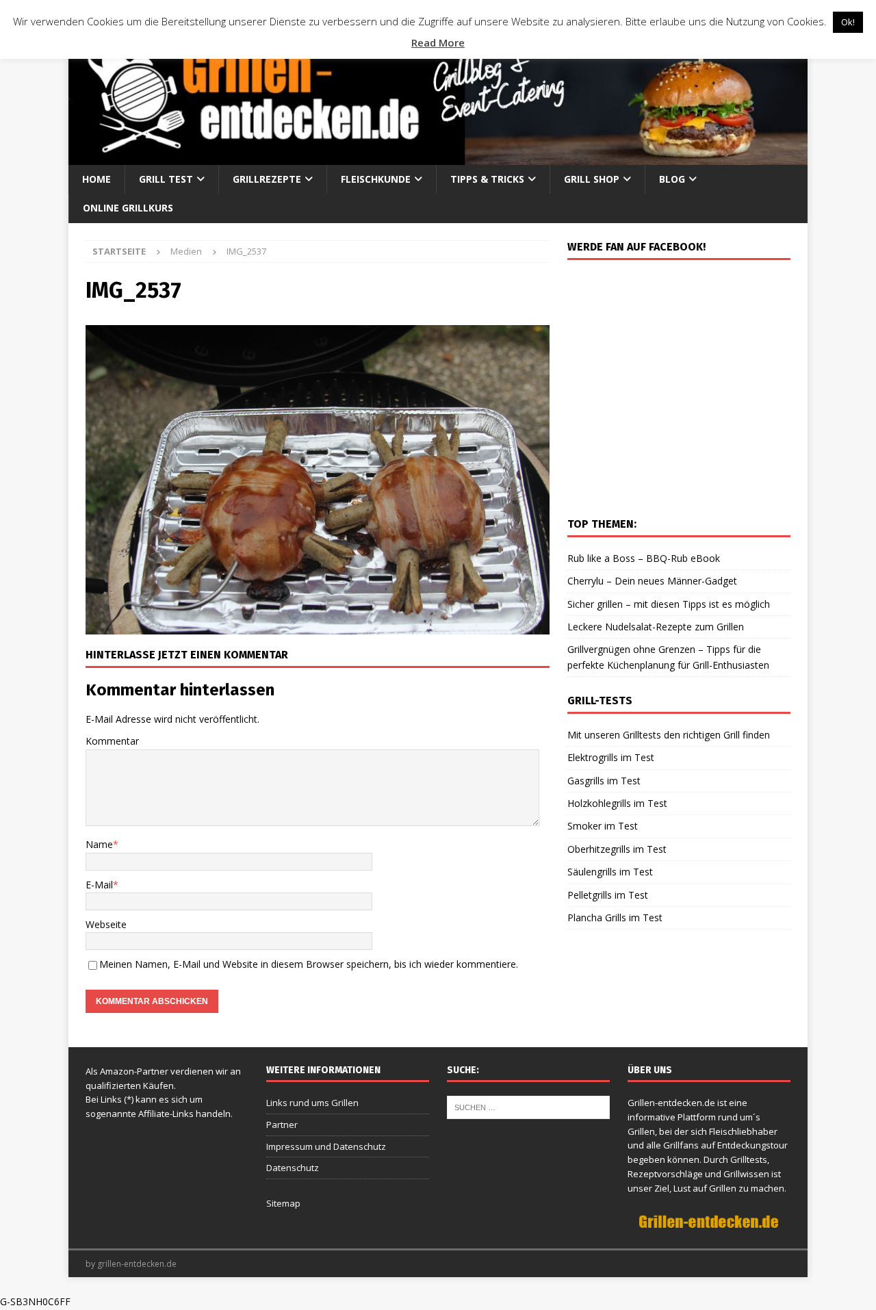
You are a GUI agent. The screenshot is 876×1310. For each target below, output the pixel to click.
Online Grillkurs (128, 207)
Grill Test (166, 178)
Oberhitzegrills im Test (617, 849)
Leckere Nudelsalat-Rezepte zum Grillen (655, 626)
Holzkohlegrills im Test (617, 803)
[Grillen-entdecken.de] (438, 157)
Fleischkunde (376, 178)
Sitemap (283, 1203)
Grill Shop (591, 178)
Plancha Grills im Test (614, 917)
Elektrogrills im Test (610, 757)
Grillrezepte (267, 178)
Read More (438, 42)
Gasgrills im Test (604, 780)
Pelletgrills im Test (607, 894)
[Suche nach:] (528, 1106)
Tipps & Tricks (487, 178)
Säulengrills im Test (610, 871)
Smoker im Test (602, 825)
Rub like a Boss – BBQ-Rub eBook (643, 558)
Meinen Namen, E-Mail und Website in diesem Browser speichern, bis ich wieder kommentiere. (308, 964)
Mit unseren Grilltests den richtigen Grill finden (668, 734)
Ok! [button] (848, 22)
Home (96, 178)
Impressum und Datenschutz (326, 1146)
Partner (282, 1124)
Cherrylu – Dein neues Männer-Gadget (652, 580)
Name (99, 844)
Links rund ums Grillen (312, 1102)
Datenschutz (292, 1167)
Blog (672, 178)
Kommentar (112, 740)
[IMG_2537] (318, 626)
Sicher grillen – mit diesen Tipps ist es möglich (668, 604)
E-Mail (99, 884)
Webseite (106, 924)
